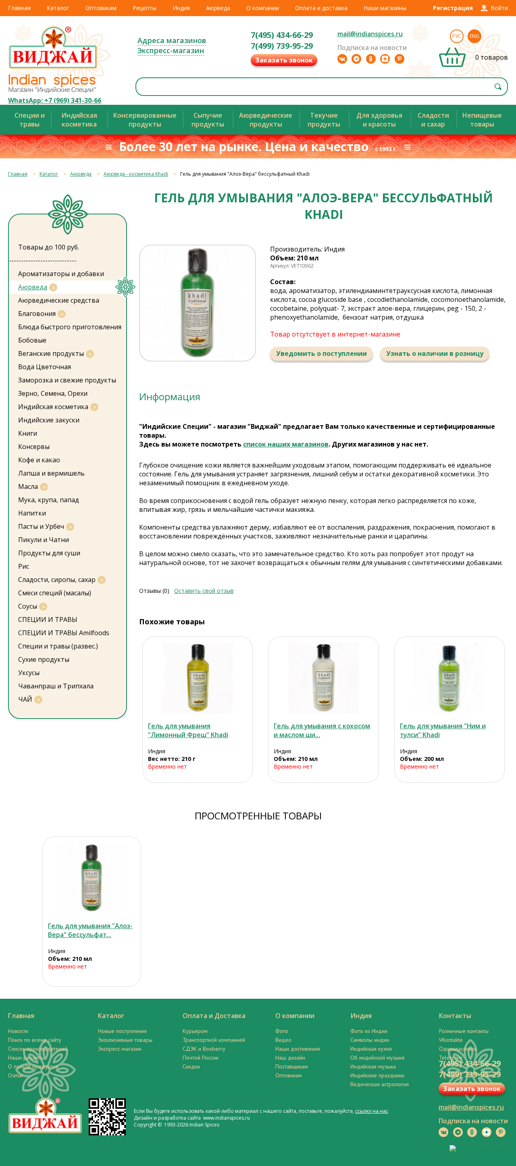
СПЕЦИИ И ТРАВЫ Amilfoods (63, 632)
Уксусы (29, 672)
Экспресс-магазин (170, 50)
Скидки (191, 1066)
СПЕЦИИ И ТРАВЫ (47, 619)
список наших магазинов (286, 444)
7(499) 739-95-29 (282, 45)
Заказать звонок (284, 60)
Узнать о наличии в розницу (434, 353)
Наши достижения (297, 1048)
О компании (262, 8)
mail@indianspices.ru (370, 33)
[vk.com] (342, 59)
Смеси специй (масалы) (54, 592)
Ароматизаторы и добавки (61, 273)
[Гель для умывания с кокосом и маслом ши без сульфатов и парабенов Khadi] (323, 678)
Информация (169, 396)
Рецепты (144, 8)
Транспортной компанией (214, 1039)
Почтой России (200, 1057)
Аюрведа (218, 8)
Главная (19, 8)
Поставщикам (291, 1066)
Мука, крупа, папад (48, 499)
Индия (181, 8)
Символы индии (369, 1039)
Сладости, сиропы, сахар (57, 579)
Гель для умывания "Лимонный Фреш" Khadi (188, 730)
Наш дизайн (290, 1057)
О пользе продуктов (33, 1066)
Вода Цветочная (44, 366)
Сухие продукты (43, 659)
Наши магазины (385, 8)
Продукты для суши (49, 553)
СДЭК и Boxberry (204, 1048)
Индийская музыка (373, 1066)
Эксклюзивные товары (125, 1039)
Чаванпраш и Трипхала (56, 686)
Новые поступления (122, 1031)
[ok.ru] (371, 59)
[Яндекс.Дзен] (385, 59)
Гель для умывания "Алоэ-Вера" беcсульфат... (90, 930)
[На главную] (53, 68)
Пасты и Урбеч (41, 526)
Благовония (37, 313)
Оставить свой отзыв (204, 590)
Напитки (32, 513)
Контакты (455, 1015)
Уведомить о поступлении (321, 353)
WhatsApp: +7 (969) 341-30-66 (54, 100)
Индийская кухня (371, 1048)
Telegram (450, 1057)
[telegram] (356, 59)
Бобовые (32, 340)
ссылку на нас (371, 1111)
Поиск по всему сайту (34, 1039)
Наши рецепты (26, 1057)
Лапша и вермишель (51, 473)
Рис (23, 566)
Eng (474, 36)
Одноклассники (457, 1048)
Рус (456, 36)
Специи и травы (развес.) (58, 646)
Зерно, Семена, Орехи (52, 393)
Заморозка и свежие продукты (67, 380)
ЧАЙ (25, 699)
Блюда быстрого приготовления (69, 326)
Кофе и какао (39, 459)
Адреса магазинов (171, 40)
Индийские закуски (48, 420)
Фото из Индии (368, 1031)
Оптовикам (101, 8)
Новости (18, 1031)
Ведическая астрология (379, 1084)
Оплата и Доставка (214, 1015)
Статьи (15, 1075)
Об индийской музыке (377, 1057)
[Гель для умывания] (198, 678)
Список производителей (38, 1048)
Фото (281, 1031)
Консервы (34, 446)
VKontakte (451, 1039)
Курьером (195, 1031)
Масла (28, 486)
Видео (283, 1039)
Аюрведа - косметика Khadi (136, 173)
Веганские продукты (51, 353)
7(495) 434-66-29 (282, 34)
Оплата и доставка (321, 8)
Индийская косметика (53, 406)
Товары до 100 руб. (48, 247)
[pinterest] (399, 59)
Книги (27, 433)
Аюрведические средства (58, 300)
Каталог (58, 8)
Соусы (27, 606)
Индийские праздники (377, 1075)
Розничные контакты (464, 1031)
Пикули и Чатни (43, 539)
